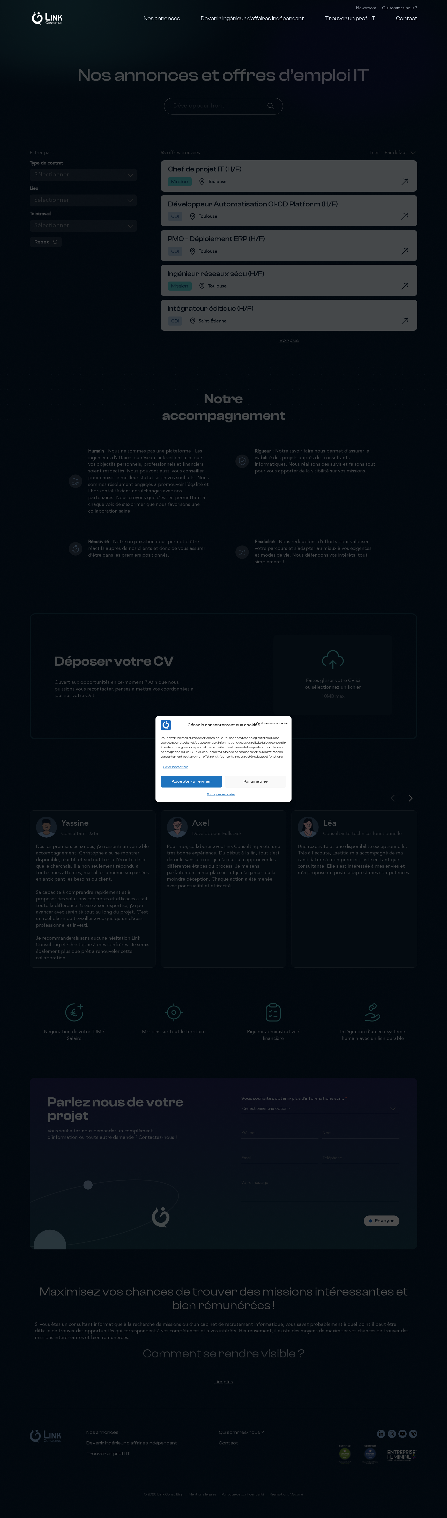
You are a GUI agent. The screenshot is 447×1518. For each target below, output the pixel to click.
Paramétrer (255, 781)
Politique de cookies (221, 794)
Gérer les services (175, 766)
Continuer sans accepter (272, 723)
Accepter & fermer (191, 781)
